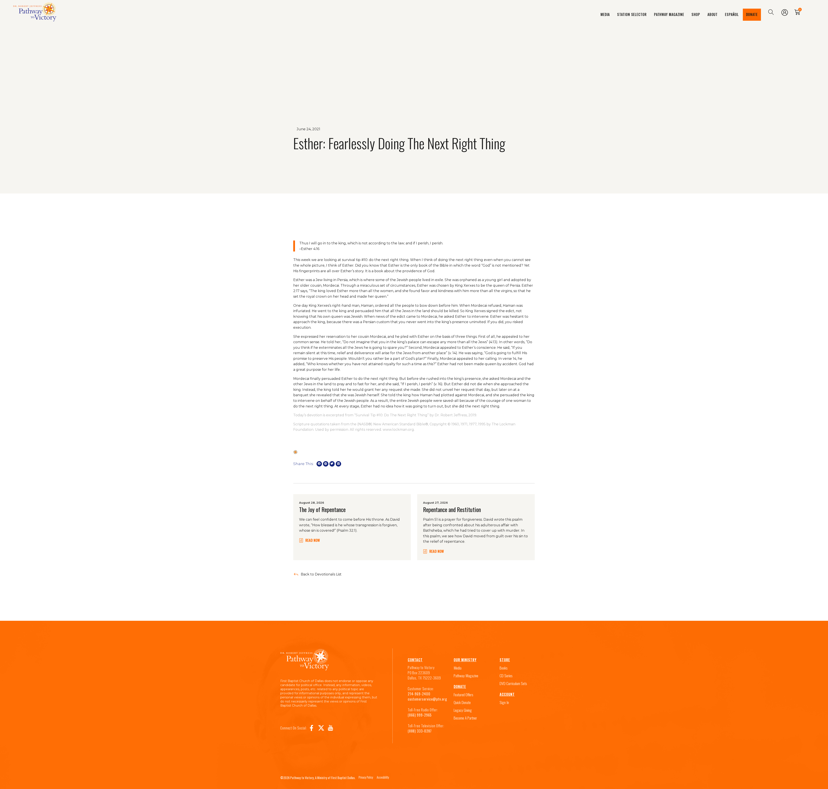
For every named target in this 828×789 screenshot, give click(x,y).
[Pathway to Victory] (34, 12)
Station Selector (631, 14)
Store (505, 659)
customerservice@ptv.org (427, 699)
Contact (415, 659)
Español (732, 14)
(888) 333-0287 (420, 731)
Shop (696, 14)
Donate (752, 14)
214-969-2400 (419, 693)
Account (507, 694)
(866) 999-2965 (420, 715)
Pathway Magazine (669, 14)
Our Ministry (465, 659)
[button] (319, 464)
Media (605, 14)
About (712, 14)
